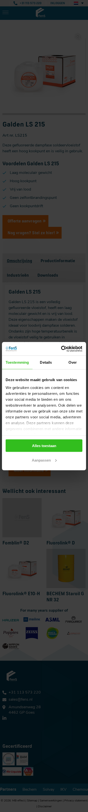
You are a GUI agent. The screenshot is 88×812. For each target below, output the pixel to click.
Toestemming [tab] (17, 362)
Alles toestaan (44, 446)
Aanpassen (41, 460)
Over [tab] (72, 362)
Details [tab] (46, 362)
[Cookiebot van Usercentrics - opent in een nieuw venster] (62, 349)
